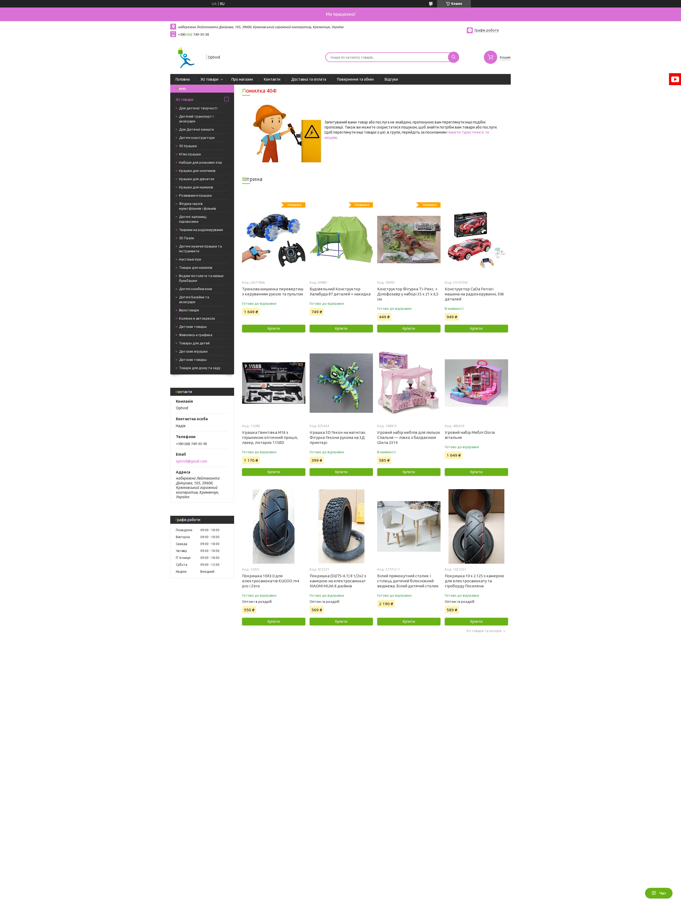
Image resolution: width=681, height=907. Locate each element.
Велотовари (189, 310)
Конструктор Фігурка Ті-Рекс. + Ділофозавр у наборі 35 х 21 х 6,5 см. (407, 294)
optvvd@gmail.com (191, 461)
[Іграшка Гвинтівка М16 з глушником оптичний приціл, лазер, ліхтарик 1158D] (273, 383)
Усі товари (209, 79)
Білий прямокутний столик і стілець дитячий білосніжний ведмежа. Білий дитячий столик (408, 581)
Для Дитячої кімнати (196, 129)
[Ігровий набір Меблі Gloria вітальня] (476, 383)
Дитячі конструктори (197, 137)
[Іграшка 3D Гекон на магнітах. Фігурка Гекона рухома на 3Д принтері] (341, 383)
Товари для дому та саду (199, 368)
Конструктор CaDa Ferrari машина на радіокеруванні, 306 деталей (474, 294)
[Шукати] (453, 57)
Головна (183, 79)
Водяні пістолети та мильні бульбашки (201, 278)
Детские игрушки (193, 351)
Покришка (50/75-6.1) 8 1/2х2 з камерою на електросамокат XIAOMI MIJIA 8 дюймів (338, 581)
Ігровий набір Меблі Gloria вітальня (470, 435)
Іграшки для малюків (196, 187)
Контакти (272, 79)
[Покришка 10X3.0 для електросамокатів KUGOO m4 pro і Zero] (273, 526)
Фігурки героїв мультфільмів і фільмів (197, 206)
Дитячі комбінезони (195, 289)
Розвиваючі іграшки (195, 195)
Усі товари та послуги (483, 631)
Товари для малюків (195, 267)
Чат (662, 893)
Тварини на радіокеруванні (201, 230)
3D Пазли (186, 238)
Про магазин (242, 79)
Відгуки (391, 79)
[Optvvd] (185, 56)
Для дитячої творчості (198, 108)
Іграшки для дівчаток (196, 179)
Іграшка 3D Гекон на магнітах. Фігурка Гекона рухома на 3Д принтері (338, 437)
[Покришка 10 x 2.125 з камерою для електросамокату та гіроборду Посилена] (476, 526)
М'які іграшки (190, 154)
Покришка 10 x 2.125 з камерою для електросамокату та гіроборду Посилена (474, 581)
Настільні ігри (190, 259)
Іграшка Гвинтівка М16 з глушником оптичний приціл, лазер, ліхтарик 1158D (270, 437)
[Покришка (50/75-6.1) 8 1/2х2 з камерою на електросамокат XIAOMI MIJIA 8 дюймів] (341, 526)
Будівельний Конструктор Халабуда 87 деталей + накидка (340, 291)
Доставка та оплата (308, 79)
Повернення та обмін (355, 79)
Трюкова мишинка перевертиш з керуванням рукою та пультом (272, 291)
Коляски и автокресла (197, 318)
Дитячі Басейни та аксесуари (194, 299)
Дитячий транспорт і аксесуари (196, 118)
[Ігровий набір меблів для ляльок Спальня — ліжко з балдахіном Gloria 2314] (408, 383)
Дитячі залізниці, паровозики (193, 219)
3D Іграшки (188, 146)
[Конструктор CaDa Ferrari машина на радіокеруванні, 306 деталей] (476, 239)
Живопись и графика (195, 335)
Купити (274, 328)
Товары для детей (194, 343)
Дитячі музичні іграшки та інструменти (200, 248)
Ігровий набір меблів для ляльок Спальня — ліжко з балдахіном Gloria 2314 (408, 437)
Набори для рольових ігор (200, 162)
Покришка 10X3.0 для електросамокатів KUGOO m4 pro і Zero (270, 581)
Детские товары (193, 326)
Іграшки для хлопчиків (197, 170)
